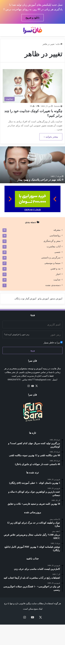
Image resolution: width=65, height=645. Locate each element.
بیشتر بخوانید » (51, 137)
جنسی (57, 252)
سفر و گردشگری (52, 241)
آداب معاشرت (53, 246)
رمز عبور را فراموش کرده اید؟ (16, 334)
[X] (36, 386)
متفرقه (57, 230)
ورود (32, 350)
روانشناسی (55, 235)
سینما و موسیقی (52, 263)
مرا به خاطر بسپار (52, 342)
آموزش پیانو (43, 298)
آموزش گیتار (30, 298)
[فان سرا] (32, 30)
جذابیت (57, 279)
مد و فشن (55, 268)
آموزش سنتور (56, 298)
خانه (58, 44)
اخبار (58, 274)
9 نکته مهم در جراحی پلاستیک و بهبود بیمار (40, 179)
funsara (57, 106)
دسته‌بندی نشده (53, 285)
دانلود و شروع (32, 17)
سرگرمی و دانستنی (50, 257)
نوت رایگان (19, 298)
